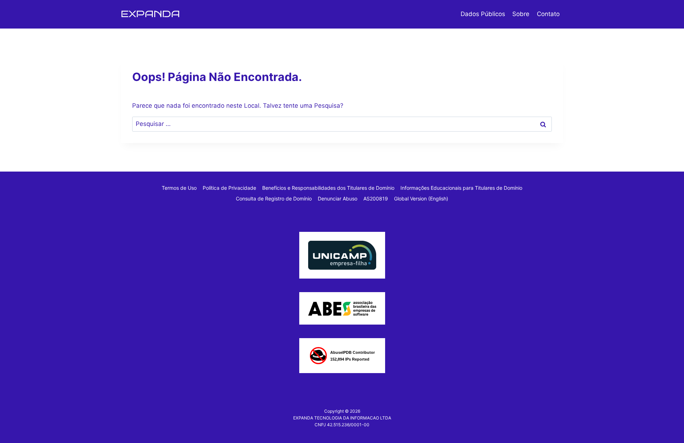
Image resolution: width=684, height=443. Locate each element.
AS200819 (375, 198)
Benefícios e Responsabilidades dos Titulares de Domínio (328, 188)
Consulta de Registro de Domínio (274, 198)
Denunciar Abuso (337, 198)
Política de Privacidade (229, 188)
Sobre (520, 13)
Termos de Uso (179, 188)
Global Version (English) (421, 198)
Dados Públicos (483, 13)
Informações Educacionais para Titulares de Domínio (461, 188)
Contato (548, 13)
